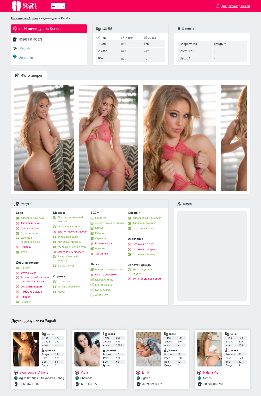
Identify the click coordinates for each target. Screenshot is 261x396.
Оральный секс (30, 228)
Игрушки (26, 246)
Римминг (26, 301)
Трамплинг (101, 253)
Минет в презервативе (109, 269)
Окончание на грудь (145, 249)
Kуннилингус (103, 289)
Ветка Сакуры (66, 265)
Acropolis (25, 58)
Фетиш (25, 251)
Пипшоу (25, 296)
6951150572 (89, 384)
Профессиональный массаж (70, 219)
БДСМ (99, 228)
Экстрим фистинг (143, 228)
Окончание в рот (143, 244)
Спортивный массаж (71, 251)
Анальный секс (30, 223)
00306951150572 (30, 39)
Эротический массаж (71, 226)
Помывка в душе (31, 291)
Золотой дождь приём (147, 278)
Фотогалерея (31, 75)
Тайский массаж (68, 236)
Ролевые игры (104, 243)
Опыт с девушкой (106, 274)
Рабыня (99, 233)
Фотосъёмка (28, 272)
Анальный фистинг (144, 223)
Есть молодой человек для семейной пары (35, 279)
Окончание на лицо (144, 254)
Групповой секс (30, 233)
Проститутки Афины (24, 18)
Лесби (61, 291)
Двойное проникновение (30, 239)
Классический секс (32, 217)
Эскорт (25, 267)
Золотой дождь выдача (143, 271)
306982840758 (213, 384)
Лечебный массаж (69, 241)
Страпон (100, 238)
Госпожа (100, 217)
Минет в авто (103, 284)
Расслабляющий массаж (68, 258)
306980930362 (152, 384)
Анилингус (101, 294)
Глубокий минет (105, 279)
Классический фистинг (147, 217)
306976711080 (30, 384)
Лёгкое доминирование (110, 223)
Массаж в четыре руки (72, 246)
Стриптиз (64, 281)
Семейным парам (31, 286)
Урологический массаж (72, 231)
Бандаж (100, 248)
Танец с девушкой (69, 286)
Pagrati (24, 48)
